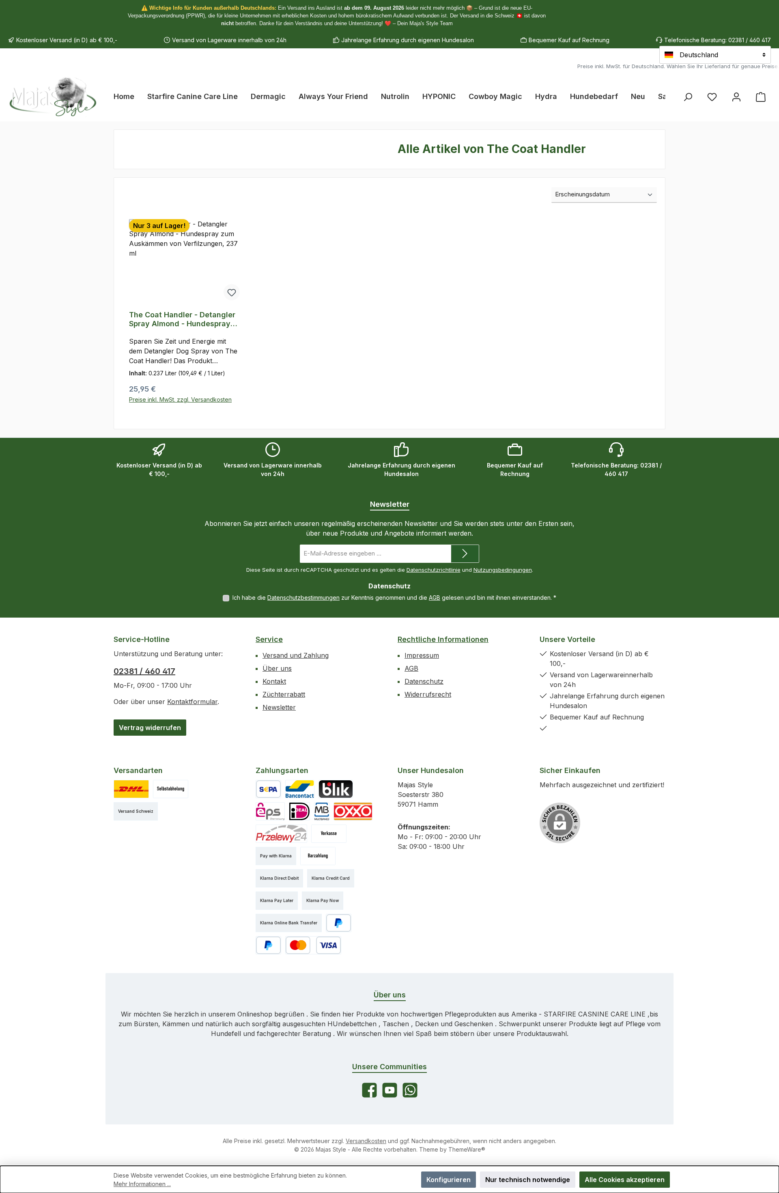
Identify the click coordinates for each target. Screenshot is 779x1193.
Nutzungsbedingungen (502, 569)
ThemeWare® (466, 1149)
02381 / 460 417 (144, 671)
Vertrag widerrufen (150, 728)
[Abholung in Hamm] (170, 789)
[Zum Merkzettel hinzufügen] (232, 292)
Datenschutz (424, 681)
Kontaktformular (192, 702)
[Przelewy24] (281, 834)
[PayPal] (338, 923)
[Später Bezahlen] (268, 945)
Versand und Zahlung (296, 655)
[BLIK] (335, 789)
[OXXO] (353, 811)
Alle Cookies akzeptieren (625, 1180)
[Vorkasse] (328, 834)
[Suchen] (688, 96)
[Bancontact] (299, 789)
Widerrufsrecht (428, 694)
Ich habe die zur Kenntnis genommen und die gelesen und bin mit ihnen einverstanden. (394, 597)
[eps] (270, 811)
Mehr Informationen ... (142, 1183)
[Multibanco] (321, 811)
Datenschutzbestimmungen (303, 597)
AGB (434, 597)
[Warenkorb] (761, 96)
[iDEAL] (299, 811)
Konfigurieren (448, 1180)
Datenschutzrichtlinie (434, 569)
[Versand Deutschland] (131, 789)
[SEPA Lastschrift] (268, 789)
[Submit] (465, 554)
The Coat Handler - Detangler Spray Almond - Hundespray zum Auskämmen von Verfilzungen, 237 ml (182, 319)
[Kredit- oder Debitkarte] (313, 945)
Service (269, 639)
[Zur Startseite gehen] (52, 96)
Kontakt (274, 681)
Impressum (422, 655)
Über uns (277, 668)
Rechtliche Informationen (443, 639)
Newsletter (279, 707)
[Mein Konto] (736, 96)
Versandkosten (366, 1140)
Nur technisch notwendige (527, 1180)
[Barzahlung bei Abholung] (318, 856)
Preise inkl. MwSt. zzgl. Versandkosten (180, 399)
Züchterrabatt (284, 694)
